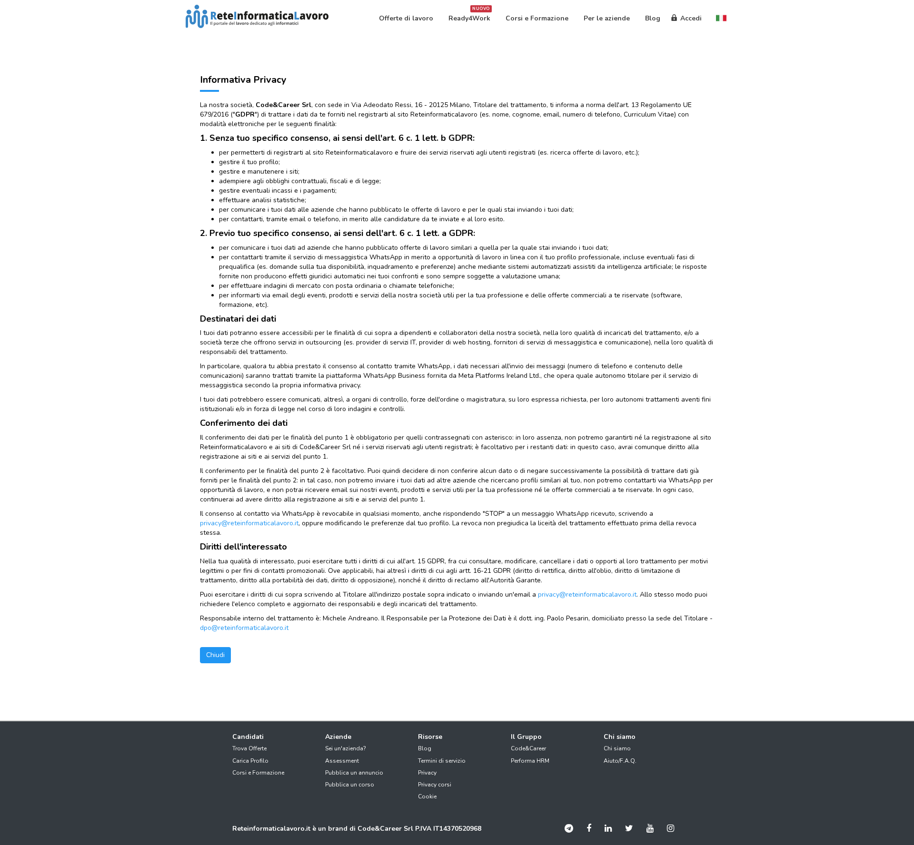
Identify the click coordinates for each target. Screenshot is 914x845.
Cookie (427, 796)
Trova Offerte (249, 748)
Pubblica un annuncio (354, 772)
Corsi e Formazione (258, 772)
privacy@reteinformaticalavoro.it (249, 523)
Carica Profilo (250, 761)
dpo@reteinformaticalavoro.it (244, 627)
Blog (424, 748)
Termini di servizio (442, 761)
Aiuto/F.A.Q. (620, 761)
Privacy (427, 772)
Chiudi (215, 654)
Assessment (342, 761)
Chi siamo (617, 748)
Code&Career (528, 748)
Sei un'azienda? (345, 748)
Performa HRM (530, 761)
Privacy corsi (434, 784)
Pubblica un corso (349, 784)
